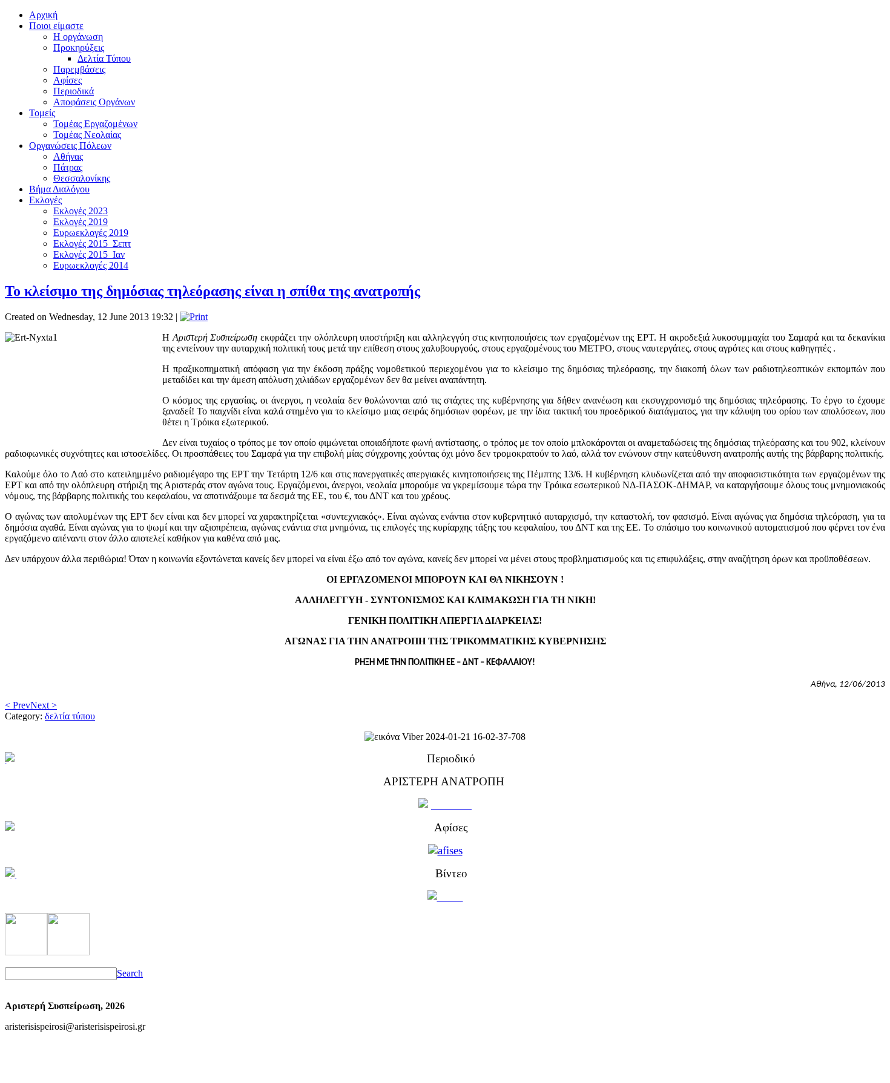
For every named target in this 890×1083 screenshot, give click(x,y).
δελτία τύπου (70, 716)
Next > (43, 705)
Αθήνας (68, 156)
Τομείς (42, 113)
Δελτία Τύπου (104, 58)
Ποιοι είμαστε (56, 26)
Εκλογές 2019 (80, 222)
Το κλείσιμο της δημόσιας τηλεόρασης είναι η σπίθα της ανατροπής (212, 291)
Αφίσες (67, 80)
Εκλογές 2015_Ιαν (89, 254)
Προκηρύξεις (78, 47)
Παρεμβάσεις (79, 69)
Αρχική (43, 15)
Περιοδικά (73, 91)
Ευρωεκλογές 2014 (90, 265)
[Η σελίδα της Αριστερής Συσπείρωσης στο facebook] (26, 952)
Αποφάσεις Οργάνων (94, 102)
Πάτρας (67, 167)
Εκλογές (45, 200)
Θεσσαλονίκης (81, 178)
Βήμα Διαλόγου (59, 189)
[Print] (194, 317)
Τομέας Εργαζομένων (95, 124)
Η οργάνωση (78, 36)
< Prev (17, 705)
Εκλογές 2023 (80, 211)
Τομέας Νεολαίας (87, 134)
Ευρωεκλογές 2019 (90, 232)
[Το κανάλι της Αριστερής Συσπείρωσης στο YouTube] (68, 952)
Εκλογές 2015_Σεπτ (92, 243)
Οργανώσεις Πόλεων (70, 145)
